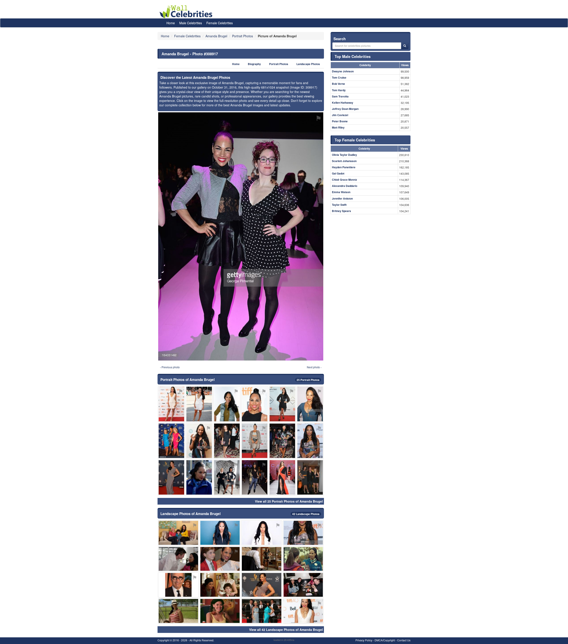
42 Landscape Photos (306, 514)
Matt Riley (338, 127)
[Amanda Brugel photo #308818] (254, 441)
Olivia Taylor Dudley (344, 155)
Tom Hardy (339, 90)
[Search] (404, 45)
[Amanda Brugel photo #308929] (226, 477)
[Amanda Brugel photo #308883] (178, 610)
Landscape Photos (308, 64)
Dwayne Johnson (343, 71)
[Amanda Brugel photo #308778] (220, 532)
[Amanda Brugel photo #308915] (178, 532)
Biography (254, 64)
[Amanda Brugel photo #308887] (310, 441)
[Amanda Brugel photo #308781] (261, 558)
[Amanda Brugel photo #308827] (199, 404)
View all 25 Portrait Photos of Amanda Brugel (289, 501)
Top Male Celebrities (353, 56)
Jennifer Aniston (342, 198)
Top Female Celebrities (355, 140)
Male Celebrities (190, 23)
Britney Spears (341, 211)
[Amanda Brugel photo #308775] (261, 532)
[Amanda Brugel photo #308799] (303, 558)
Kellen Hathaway (342, 103)
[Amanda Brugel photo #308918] (254, 404)
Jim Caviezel (340, 115)
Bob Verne (338, 84)
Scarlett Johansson (344, 161)
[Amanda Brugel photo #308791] (303, 610)
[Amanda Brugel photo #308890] (220, 610)
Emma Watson (341, 192)
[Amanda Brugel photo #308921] (220, 584)
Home (170, 23)
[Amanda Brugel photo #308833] (282, 441)
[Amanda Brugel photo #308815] (171, 441)
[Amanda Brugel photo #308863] (199, 477)
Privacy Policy (363, 640)
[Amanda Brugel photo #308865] (310, 477)
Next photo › (314, 367)
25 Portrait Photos (308, 380)
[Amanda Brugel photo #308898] (171, 477)
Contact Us (403, 640)
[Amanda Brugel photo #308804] (310, 404)
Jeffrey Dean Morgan (345, 109)
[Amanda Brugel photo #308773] (226, 404)
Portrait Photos (278, 64)
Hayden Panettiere (343, 167)
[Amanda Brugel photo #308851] (178, 558)
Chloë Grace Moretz (344, 180)
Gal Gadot (338, 173)
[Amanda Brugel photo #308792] (282, 404)
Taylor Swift (339, 205)
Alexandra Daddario (344, 186)
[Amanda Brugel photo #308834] (254, 477)
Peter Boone (340, 121)
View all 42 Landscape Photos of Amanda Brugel (286, 629)
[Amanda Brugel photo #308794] (199, 441)
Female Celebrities (219, 23)
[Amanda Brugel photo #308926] (261, 610)
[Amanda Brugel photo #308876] (282, 477)
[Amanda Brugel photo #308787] (261, 584)
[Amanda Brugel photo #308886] (303, 532)
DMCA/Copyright (385, 640)
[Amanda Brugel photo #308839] (226, 441)
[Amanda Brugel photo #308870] (178, 584)
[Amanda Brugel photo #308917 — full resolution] (241, 236)
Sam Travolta (340, 96)
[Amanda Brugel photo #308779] (171, 404)
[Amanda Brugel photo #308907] (303, 584)
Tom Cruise (339, 77)
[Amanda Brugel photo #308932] (220, 558)
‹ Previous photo (170, 367)
